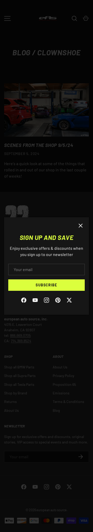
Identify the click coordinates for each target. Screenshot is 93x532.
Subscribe (46, 285)
